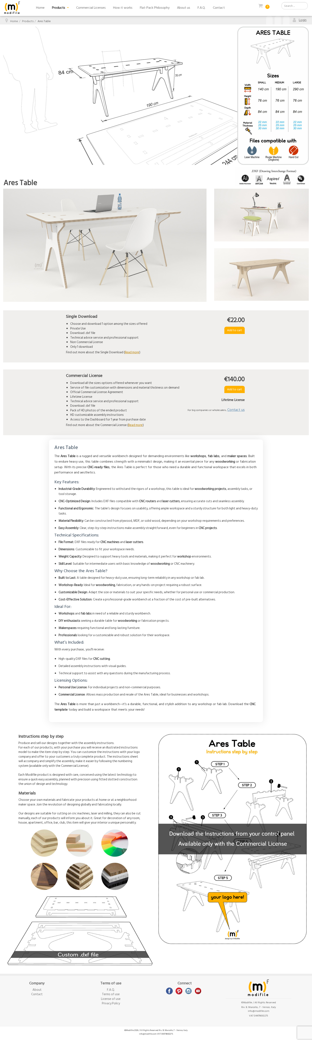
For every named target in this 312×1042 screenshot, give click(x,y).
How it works (122, 8)
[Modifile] (12, 7)
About (37, 990)
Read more (132, 352)
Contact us (236, 410)
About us (183, 8)
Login (302, 20)
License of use (111, 999)
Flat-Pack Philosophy (155, 8)
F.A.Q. (201, 8)
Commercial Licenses (91, 8)
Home (40, 8)
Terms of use (111, 994)
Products (59, 8)
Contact (219, 8)
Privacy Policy (111, 1003)
